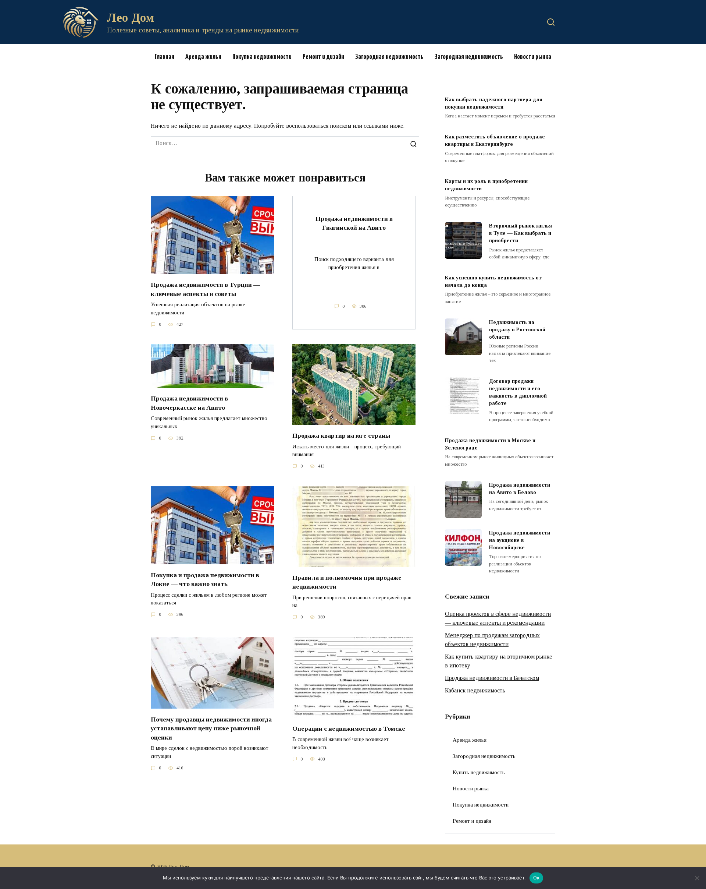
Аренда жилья (203, 56)
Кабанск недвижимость (475, 690)
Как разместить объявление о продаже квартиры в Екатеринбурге (495, 140)
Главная (164, 56)
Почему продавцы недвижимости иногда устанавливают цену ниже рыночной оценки (211, 728)
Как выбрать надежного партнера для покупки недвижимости (493, 103)
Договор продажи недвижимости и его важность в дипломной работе (518, 392)
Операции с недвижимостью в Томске (348, 728)
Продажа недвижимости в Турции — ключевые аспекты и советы (205, 289)
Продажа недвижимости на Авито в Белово (519, 488)
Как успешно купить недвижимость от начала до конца (493, 281)
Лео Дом (130, 17)
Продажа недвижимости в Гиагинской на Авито (354, 223)
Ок (536, 878)
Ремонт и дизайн (323, 56)
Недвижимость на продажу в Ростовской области (517, 329)
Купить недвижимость (479, 772)
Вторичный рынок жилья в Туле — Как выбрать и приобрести (520, 233)
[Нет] (696, 878)
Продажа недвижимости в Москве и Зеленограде (490, 444)
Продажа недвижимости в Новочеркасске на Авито (189, 403)
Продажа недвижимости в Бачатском (492, 678)
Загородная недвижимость (389, 56)
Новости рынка (532, 56)
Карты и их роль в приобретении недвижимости (486, 184)
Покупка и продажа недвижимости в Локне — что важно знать (205, 579)
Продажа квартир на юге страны (341, 435)
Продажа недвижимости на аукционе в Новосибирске (519, 540)
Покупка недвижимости (262, 56)
